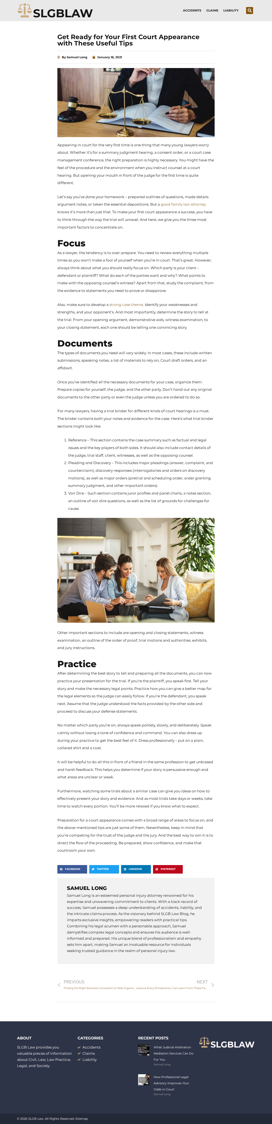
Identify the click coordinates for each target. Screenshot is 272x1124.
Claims (212, 10)
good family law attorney (183, 204)
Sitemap (81, 1119)
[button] (249, 10)
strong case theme (126, 305)
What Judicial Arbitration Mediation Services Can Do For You (174, 1053)
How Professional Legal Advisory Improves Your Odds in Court (171, 1083)
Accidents (192, 10)
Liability (230, 10)
